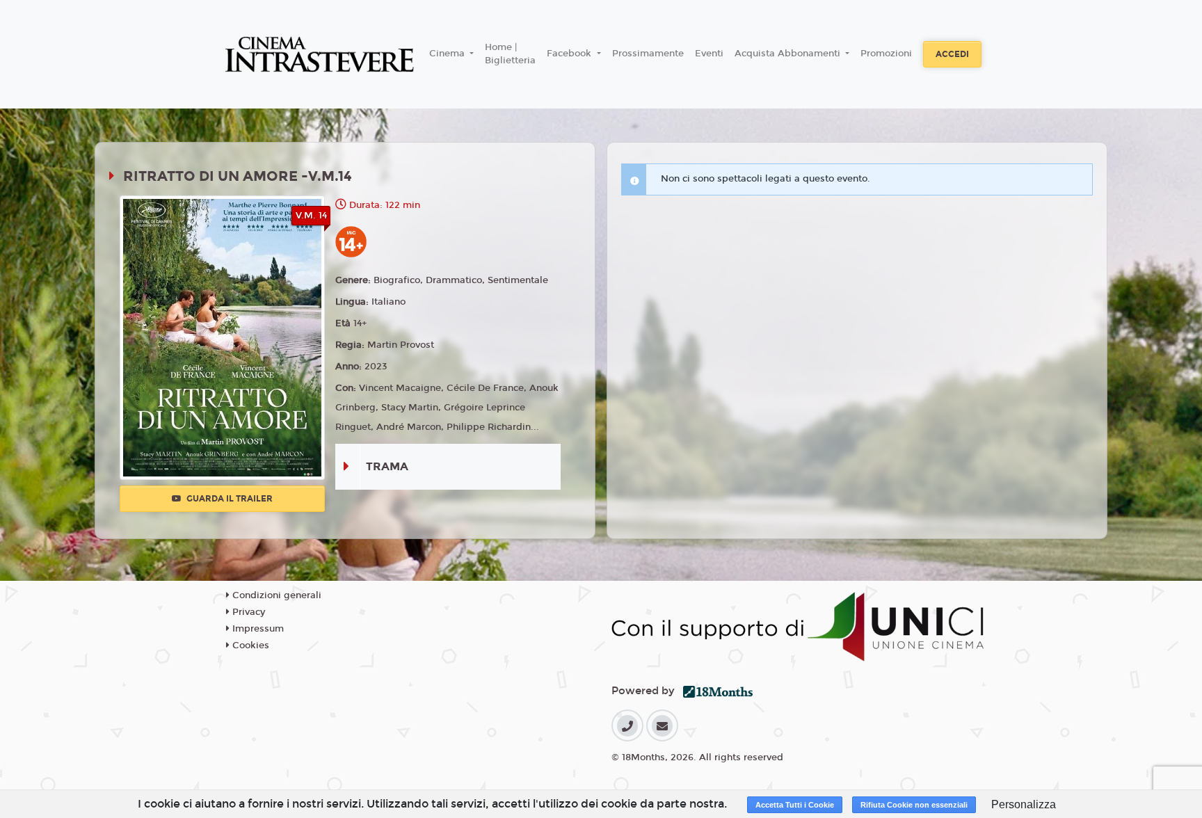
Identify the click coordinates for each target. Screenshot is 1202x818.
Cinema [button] (448, 53)
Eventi (709, 53)
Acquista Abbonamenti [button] (789, 53)
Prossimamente (648, 53)
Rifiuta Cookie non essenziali (914, 805)
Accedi (952, 54)
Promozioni (886, 53)
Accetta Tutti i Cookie (794, 805)
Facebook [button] (570, 53)
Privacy (247, 612)
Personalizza (1023, 804)
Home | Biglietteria (510, 54)
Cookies (249, 645)
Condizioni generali (275, 595)
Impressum (257, 628)
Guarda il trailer (228, 499)
